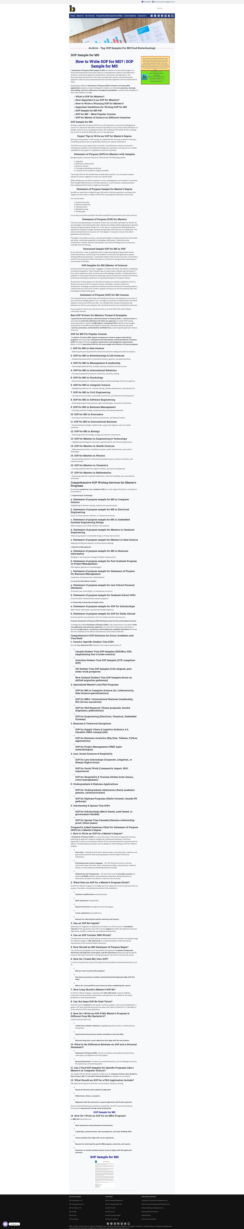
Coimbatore (139, 1226)
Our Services (90, 16)
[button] (71, 30)
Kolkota (75, 1226)
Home (73, 16)
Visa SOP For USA (110, 1208)
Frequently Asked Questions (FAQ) (109, 16)
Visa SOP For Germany (111, 1219)
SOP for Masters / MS (75, 1208)
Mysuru (152, 1226)
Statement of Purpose (85, 125)
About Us (80, 16)
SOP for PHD (72, 1215)
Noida (80, 1226)
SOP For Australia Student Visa (114, 1200)
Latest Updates (130, 16)
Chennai (92, 1226)
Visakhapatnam (167, 1226)
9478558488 (147, 2)
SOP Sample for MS (85, 55)
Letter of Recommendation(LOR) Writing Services (156, 1204)
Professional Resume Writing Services (152, 1208)
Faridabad (146, 1226)
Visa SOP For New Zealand (112, 1215)
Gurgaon (86, 1226)
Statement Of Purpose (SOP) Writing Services (155, 1200)
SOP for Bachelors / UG (75, 1200)
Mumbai (110, 1226)
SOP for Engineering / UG (76, 1204)
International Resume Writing (150, 1211)
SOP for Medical (73, 1219)
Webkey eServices (123, 1228)
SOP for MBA (72, 1211)
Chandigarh (131, 1226)
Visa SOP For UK (109, 1211)
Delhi (70, 1226)
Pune (105, 1226)
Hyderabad (116, 1226)
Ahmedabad (99, 1226)
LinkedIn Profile (146, 1215)
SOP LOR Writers (83, 1228)
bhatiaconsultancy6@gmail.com (164, 2)
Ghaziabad (159, 1226)
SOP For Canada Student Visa (113, 1204)
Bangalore (124, 1226)
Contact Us (142, 16)
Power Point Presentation (149, 1219)
